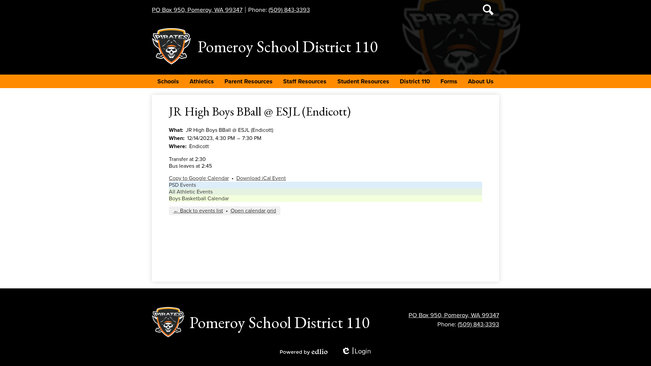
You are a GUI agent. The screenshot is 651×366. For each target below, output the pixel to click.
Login (356, 351)
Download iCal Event (261, 178)
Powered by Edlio (304, 351)
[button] (168, 81)
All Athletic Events (191, 191)
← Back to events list (198, 210)
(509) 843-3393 (289, 10)
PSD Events (182, 185)
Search (488, 10)
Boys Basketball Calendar (199, 198)
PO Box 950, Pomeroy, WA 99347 (197, 10)
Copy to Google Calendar (199, 178)
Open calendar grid (253, 210)
